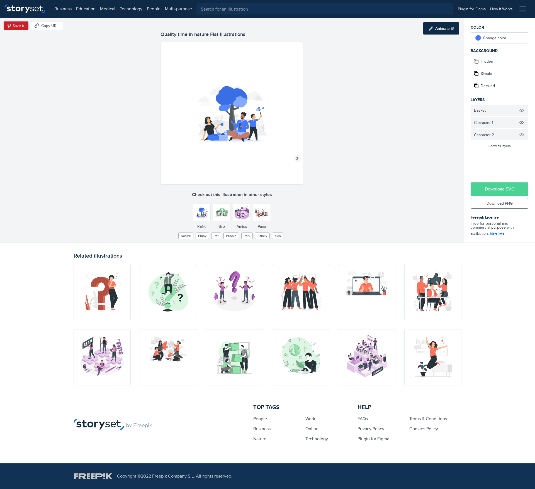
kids (277, 235)
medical (107, 9)
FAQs (363, 418)
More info (497, 233)
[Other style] (202, 212)
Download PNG (500, 203)
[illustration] (102, 292)
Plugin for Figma (373, 439)
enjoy (202, 235)
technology (131, 9)
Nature (186, 235)
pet (216, 235)
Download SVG (499, 189)
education (86, 9)
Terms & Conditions (428, 418)
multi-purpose (178, 9)
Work (310, 418)
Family (262, 235)
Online (311, 429)
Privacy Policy (371, 429)
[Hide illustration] (521, 110)
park (247, 235)
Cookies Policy (423, 429)
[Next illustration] (297, 158)
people (153, 9)
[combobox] (324, 8)
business (63, 9)
